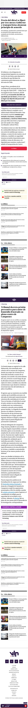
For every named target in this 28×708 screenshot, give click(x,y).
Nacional (5, 17)
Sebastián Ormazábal (15, 62)
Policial (4, 304)
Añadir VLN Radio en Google (14, 69)
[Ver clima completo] (5, 12)
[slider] (14, 54)
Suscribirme (14, 179)
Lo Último (14, 148)
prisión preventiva (9, 492)
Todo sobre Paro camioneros (14, 104)
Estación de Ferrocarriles (6, 8)
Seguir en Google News (6, 40)
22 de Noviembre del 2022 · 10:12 (7, 38)
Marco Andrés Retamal (15, 354)
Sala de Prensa (18, 356)
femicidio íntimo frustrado (11, 484)
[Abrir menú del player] (25, 702)
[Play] (25, 706)
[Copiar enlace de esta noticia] (18, 66)
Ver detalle (3, 535)
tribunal (16, 498)
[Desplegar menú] (2, 12)
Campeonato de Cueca (19, 8)
